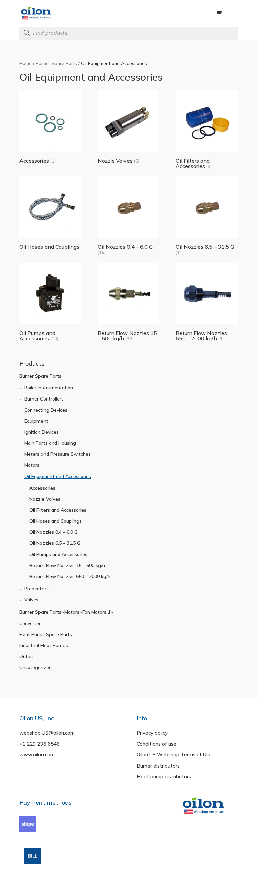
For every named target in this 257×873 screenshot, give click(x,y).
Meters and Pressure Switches (57, 454)
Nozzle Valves (44, 499)
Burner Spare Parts (56, 63)
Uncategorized (35, 667)
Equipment (36, 421)
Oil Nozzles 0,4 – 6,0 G (53, 532)
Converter (30, 623)
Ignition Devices (41, 432)
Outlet (26, 656)
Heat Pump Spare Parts (45, 634)
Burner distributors (158, 765)
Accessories (42, 488)
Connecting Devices (45, 410)
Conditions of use (156, 744)
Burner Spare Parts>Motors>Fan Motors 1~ (66, 612)
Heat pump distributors (164, 776)
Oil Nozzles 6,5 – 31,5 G (54, 543)
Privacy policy (152, 733)
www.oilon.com (37, 754)
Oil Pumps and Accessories (58, 554)
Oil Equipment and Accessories (57, 476)
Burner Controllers (44, 399)
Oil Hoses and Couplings (55, 521)
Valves (31, 600)
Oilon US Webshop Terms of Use (174, 754)
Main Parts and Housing (50, 443)
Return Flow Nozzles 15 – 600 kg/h (67, 565)
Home (25, 63)
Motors (31, 465)
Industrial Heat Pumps (43, 645)
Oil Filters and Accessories (57, 510)
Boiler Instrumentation (48, 388)
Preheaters (36, 589)
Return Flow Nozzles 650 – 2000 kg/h (69, 576)
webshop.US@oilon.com (47, 733)
